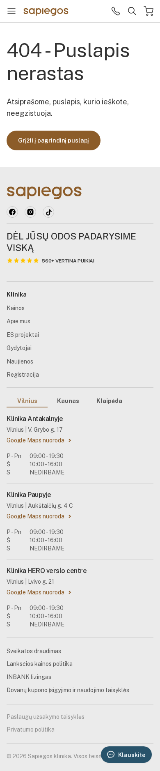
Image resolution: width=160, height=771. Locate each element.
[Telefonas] (116, 11)
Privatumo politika (31, 729)
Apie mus (18, 321)
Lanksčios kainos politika (40, 664)
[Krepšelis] (148, 11)
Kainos (16, 308)
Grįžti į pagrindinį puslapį (53, 140)
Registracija (23, 374)
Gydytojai (19, 348)
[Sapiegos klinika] (46, 11)
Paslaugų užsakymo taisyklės (46, 716)
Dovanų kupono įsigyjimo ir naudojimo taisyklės (68, 690)
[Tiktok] (48, 212)
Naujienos (20, 361)
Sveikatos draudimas (34, 651)
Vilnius (27, 401)
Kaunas (68, 401)
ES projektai (23, 334)
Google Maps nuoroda (35, 440)
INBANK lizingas (29, 677)
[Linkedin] (30, 212)
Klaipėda (109, 401)
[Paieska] (132, 11)
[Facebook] (12, 212)
